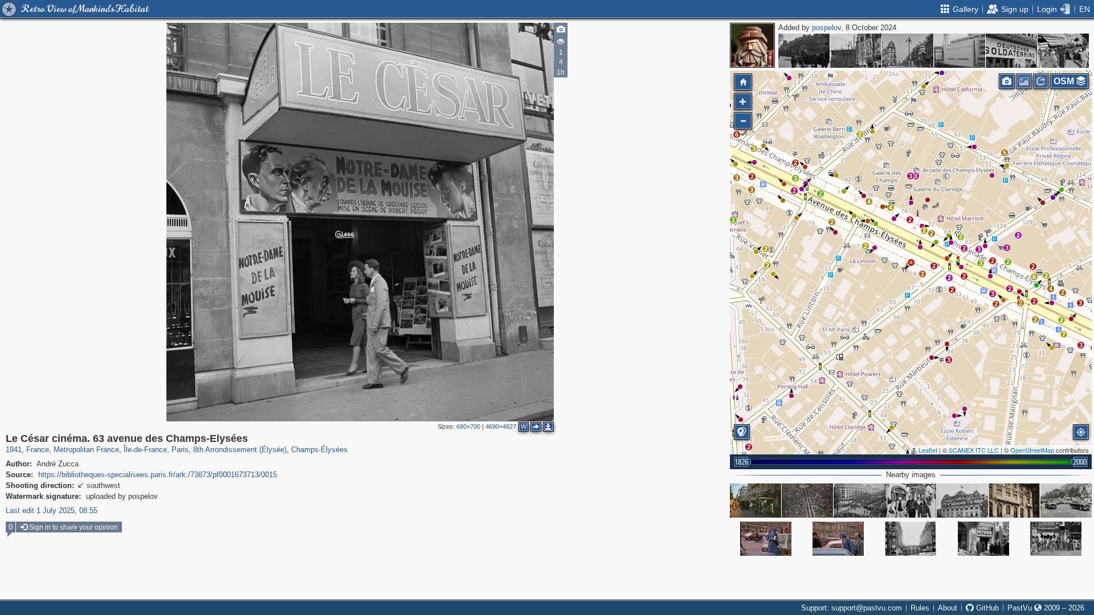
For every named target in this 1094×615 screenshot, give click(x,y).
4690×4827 (500, 426)
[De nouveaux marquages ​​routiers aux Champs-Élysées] (1066, 500)
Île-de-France (145, 449)
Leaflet (928, 449)
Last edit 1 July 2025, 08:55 (51, 510)
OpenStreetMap (1032, 449)
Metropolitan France (86, 449)
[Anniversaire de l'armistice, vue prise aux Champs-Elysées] (859, 500)
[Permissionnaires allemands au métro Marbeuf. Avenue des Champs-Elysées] (1063, 51)
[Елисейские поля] (755, 500)
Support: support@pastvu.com (851, 608)
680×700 (468, 426)
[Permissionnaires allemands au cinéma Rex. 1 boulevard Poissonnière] (959, 51)
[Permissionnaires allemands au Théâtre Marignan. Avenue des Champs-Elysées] (1011, 51)
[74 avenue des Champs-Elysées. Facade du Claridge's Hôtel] (962, 500)
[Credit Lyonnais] (838, 539)
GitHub (986, 608)
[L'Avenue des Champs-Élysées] (765, 539)
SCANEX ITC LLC (974, 449)
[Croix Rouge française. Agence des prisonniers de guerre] (1014, 500)
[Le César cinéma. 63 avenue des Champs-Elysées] (911, 262)
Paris (180, 449)
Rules (920, 608)
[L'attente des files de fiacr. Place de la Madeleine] (855, 51)
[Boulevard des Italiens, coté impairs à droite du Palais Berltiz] (804, 51)
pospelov (826, 27)
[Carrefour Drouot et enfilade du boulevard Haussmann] (907, 51)
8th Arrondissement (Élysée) (240, 449)
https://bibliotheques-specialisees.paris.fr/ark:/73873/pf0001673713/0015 (157, 474)
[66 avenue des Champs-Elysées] (910, 539)
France (37, 449)
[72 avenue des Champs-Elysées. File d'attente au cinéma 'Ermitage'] (1055, 539)
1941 (14, 449)
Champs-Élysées (319, 449)
